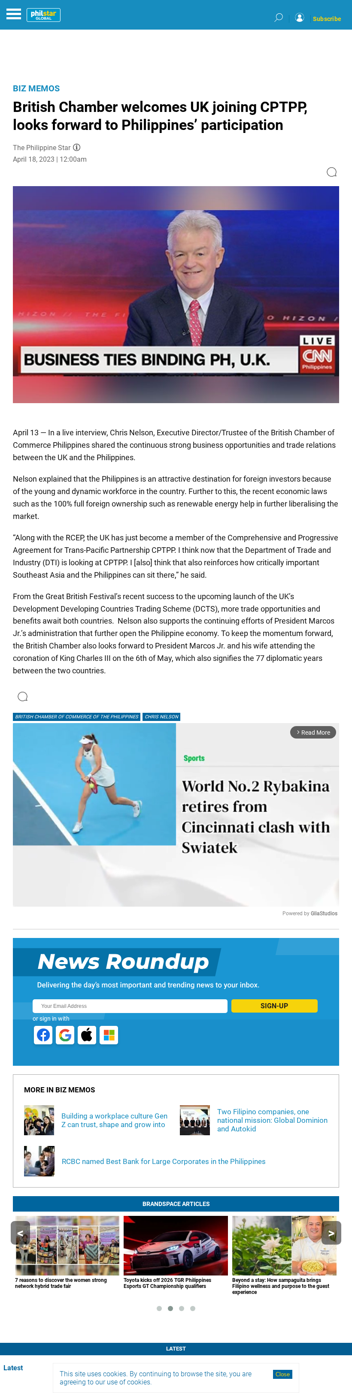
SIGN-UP (274, 1006)
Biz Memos (36, 88)
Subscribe (327, 18)
